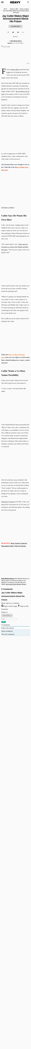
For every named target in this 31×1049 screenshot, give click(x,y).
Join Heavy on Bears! (7, 207)
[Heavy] (15, 2)
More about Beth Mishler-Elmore (16, 584)
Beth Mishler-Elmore (16, 41)
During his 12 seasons (8, 502)
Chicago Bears (14, 69)
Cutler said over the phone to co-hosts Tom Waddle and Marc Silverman (14, 247)
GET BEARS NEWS (15, 26)
